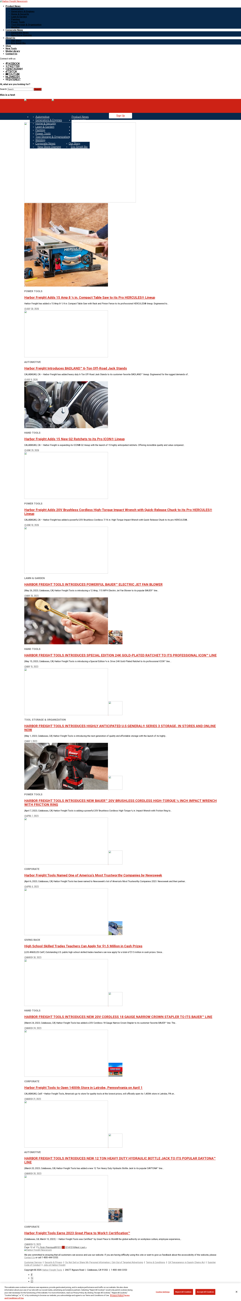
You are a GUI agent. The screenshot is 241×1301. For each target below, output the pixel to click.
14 (68, 1247)
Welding (15, 27)
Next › (78, 1247)
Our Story (16, 40)
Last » (84, 1247)
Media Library (13, 51)
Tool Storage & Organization (26, 24)
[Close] (236, 1292)
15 (71, 1247)
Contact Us (11, 53)
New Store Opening (21, 35)
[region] (120, 1292)
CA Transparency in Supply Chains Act (186, 1262)
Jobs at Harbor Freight (54, 1265)
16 (73, 1247)
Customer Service (33, 1262)
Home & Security (20, 14)
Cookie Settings (163, 1292)
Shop (8, 46)
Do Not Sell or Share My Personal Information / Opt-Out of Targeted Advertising (104, 1262)
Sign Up (120, 115)
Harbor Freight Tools (52, 1270)
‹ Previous (49, 1247)
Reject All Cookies (183, 1292)
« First (41, 1247)
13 (66, 1247)
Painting (15, 19)
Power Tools (18, 22)
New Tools (11, 48)
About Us (10, 38)
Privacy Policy (116, 1295)
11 (60, 1247)
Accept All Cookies (205, 1292)
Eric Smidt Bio (18, 43)
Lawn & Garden (19, 16)
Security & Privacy (53, 1262)
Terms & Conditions (155, 1262)
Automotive (17, 9)
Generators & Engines (22, 11)
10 (58, 1247)
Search (3, 89)
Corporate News (14, 30)
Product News (13, 6)
